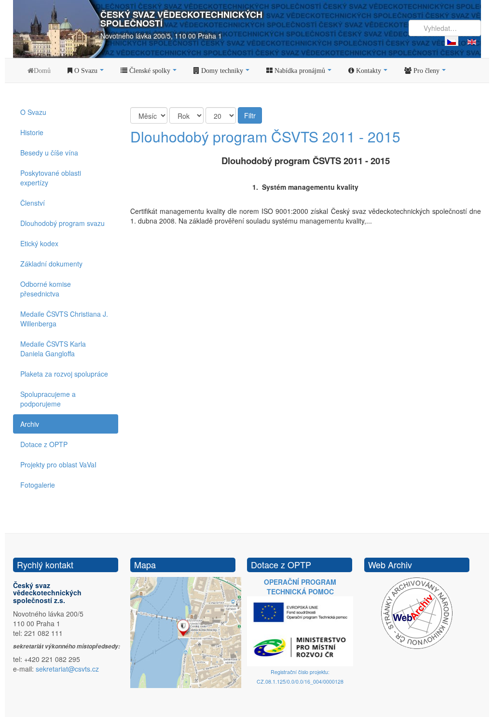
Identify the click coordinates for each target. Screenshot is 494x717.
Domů (42, 70)
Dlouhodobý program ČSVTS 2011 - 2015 (265, 136)
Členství (32, 203)
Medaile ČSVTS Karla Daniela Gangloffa (53, 348)
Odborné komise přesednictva (45, 288)
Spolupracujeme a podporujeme (48, 398)
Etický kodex (39, 243)
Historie (31, 132)
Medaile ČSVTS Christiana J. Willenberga (64, 318)
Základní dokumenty (51, 263)
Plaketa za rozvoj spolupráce (64, 374)
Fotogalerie (37, 485)
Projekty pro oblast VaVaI (58, 464)
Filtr (250, 115)
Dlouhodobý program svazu (62, 223)
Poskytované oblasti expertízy (50, 177)
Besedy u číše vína (49, 152)
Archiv (29, 424)
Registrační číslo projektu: (300, 671)
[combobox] (445, 28)
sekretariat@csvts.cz (67, 669)
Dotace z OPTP (44, 444)
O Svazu (33, 112)
